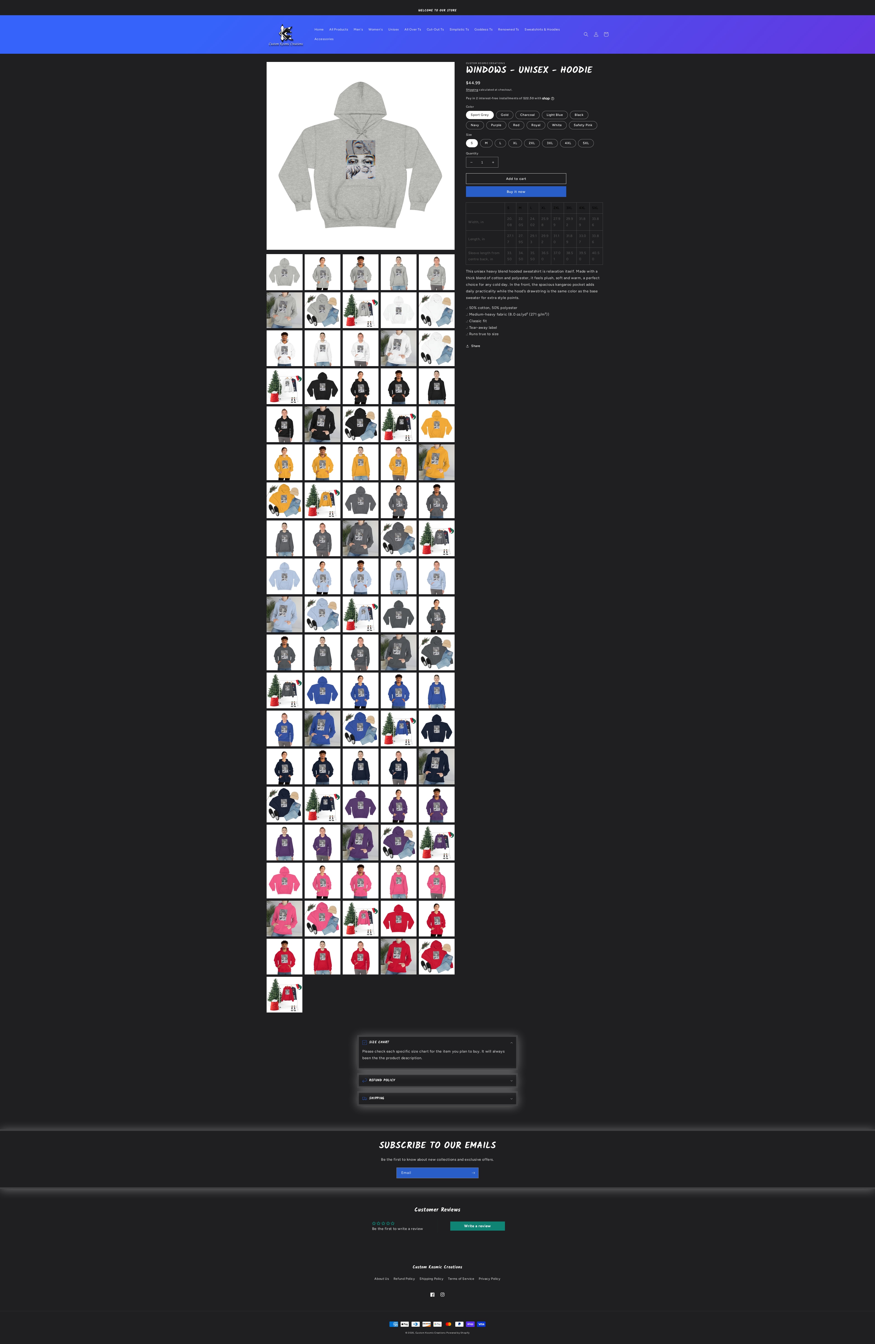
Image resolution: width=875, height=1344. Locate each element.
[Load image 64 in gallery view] (399, 728)
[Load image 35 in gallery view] (437, 500)
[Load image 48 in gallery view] (360, 614)
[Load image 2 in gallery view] (322, 272)
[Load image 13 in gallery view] (360, 348)
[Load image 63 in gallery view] (360, 728)
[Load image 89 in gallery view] (399, 918)
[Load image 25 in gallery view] (437, 424)
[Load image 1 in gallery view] (284, 272)
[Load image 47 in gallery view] (322, 614)
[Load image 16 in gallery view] (284, 386)
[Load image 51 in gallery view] (284, 652)
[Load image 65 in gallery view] (437, 728)
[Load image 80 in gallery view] (437, 842)
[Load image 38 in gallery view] (360, 538)
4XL (568, 143)
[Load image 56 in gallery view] (284, 690)
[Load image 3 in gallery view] (360, 272)
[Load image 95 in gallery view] (437, 956)
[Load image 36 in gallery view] (284, 538)
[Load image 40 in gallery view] (437, 538)
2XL (532, 143)
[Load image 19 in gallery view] (399, 386)
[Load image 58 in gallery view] (360, 690)
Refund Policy (404, 1279)
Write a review (477, 1226)
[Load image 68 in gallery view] (360, 766)
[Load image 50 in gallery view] (437, 614)
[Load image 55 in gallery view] (437, 652)
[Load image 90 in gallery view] (437, 918)
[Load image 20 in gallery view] (437, 386)
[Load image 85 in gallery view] (437, 880)
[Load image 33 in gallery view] (360, 500)
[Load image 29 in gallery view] (399, 462)
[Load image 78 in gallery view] (360, 842)
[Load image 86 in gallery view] (284, 918)
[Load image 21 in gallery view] (284, 424)
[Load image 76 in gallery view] (284, 842)
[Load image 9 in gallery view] (399, 310)
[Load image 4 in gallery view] (399, 272)
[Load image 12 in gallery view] (322, 348)
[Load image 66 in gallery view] (284, 766)
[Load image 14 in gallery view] (399, 348)
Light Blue (555, 115)
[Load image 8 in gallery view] (360, 310)
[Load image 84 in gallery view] (399, 880)
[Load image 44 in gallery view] (399, 576)
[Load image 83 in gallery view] (360, 880)
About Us (381, 1279)
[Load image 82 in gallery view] (322, 880)
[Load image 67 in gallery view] (322, 766)
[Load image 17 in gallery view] (322, 386)
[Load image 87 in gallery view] (322, 918)
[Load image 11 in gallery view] (284, 348)
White (557, 125)
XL (515, 143)
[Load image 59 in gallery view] (399, 690)
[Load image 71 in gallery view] (284, 804)
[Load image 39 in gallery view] (399, 538)
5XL (586, 143)
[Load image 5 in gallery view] (437, 272)
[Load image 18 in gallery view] (360, 386)
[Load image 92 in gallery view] (322, 956)
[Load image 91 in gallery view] (284, 956)
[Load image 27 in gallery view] (322, 462)
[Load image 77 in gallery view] (322, 842)
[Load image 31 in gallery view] (284, 500)
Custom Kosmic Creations (430, 1332)
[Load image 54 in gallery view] (399, 652)
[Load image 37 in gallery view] (322, 538)
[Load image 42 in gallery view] (322, 576)
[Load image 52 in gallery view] (322, 652)
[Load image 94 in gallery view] (399, 956)
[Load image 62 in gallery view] (322, 728)
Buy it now (516, 192)
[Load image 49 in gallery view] (399, 614)
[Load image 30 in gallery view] (437, 462)
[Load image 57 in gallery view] (322, 690)
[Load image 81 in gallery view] (284, 880)
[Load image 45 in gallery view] (437, 576)
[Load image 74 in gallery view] (399, 804)
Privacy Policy (489, 1279)
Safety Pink (583, 125)
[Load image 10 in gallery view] (437, 310)
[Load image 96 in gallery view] (284, 994)
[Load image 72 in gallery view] (322, 804)
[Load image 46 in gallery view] (284, 614)
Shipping (472, 89)
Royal (535, 125)
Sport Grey (480, 115)
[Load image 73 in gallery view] (360, 804)
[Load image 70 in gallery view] (437, 766)
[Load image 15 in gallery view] (437, 348)
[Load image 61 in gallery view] (284, 728)
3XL (550, 143)
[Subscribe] (473, 1173)
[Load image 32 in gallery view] (322, 500)
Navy (475, 125)
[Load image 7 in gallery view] (322, 310)
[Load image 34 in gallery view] (399, 500)
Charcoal (527, 115)
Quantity (472, 153)
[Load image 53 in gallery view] (360, 652)
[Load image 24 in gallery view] (399, 424)
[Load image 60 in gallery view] (437, 690)
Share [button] (475, 346)
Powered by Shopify (458, 1332)
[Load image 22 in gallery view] (322, 424)
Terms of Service (461, 1279)
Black (579, 115)
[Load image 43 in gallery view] (360, 576)
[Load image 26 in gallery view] (284, 462)
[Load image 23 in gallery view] (360, 424)
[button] (586, 34)
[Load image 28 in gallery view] (360, 462)
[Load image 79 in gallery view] (399, 842)
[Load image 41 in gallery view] (284, 576)
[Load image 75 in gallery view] (437, 804)
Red (516, 125)
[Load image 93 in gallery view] (360, 956)
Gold (505, 115)
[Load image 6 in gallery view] (284, 310)
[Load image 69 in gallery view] (399, 766)
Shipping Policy (431, 1279)
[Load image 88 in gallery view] (360, 918)
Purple (496, 125)
